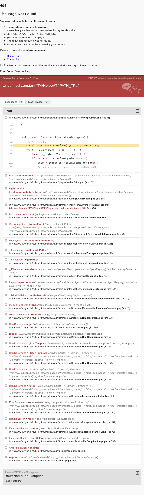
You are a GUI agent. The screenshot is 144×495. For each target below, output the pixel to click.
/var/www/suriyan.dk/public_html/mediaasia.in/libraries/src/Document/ (57, 318)
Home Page (13, 56)
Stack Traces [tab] (37, 101)
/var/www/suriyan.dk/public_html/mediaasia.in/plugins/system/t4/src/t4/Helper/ (56, 117)
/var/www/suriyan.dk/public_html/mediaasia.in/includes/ (44, 451)
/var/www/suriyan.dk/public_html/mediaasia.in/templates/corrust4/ (50, 327)
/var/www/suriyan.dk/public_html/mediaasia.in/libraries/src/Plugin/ (53, 198)
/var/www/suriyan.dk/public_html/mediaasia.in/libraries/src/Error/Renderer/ (59, 412)
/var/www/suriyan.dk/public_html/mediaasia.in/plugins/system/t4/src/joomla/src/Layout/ (64, 234)
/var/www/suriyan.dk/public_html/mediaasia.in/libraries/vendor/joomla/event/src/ (60, 205)
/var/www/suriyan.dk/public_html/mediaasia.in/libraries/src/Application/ (56, 217)
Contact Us (13, 59)
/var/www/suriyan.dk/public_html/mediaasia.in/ (41, 460)
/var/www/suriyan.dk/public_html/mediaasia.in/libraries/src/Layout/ (55, 276)
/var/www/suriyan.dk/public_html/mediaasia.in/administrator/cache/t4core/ (57, 243)
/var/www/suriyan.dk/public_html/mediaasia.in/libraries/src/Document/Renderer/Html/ (66, 298)
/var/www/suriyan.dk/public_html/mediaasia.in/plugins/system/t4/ (48, 182)
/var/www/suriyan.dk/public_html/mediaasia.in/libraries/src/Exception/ (59, 422)
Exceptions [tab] (13, 101)
